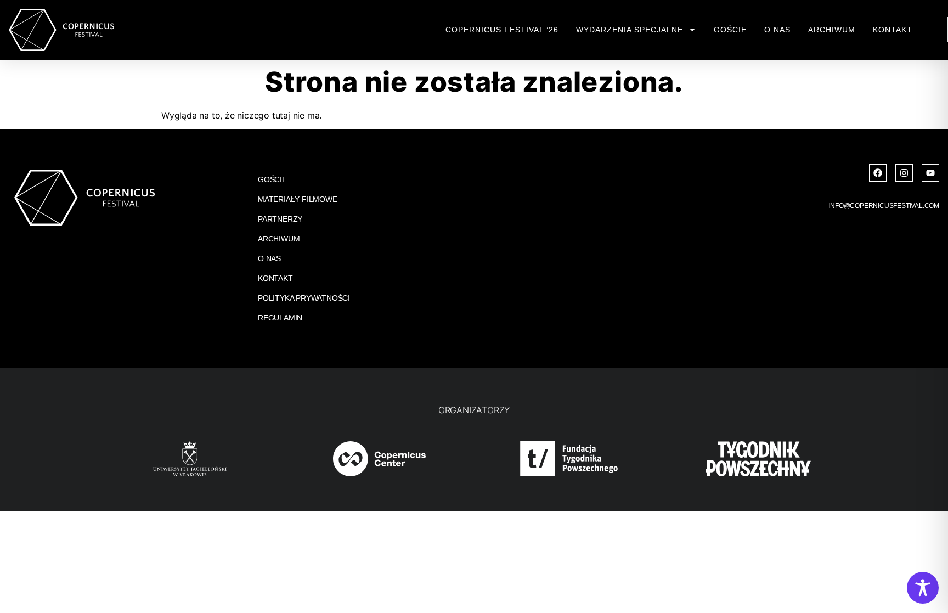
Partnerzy (280, 219)
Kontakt (892, 29)
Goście (730, 29)
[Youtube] (930, 173)
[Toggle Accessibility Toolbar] (923, 588)
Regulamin (280, 317)
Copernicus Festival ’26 (501, 29)
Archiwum (831, 29)
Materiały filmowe (297, 199)
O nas (777, 29)
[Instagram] (904, 173)
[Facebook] (878, 173)
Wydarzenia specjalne (629, 29)
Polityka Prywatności (304, 298)
